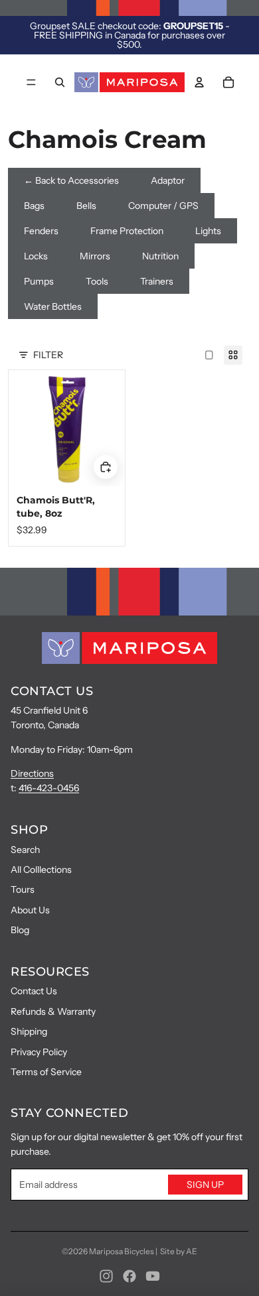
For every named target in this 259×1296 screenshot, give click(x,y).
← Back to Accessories (71, 180)
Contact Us (34, 991)
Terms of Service (46, 1072)
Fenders (41, 231)
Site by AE (178, 1251)
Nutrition (160, 256)
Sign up (205, 1185)
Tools (97, 281)
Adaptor (168, 180)
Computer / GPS (163, 206)
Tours (23, 889)
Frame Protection (126, 231)
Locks (36, 256)
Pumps (39, 281)
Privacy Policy (39, 1052)
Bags (34, 206)
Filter (48, 355)
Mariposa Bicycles (121, 1251)
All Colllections (41, 869)
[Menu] (31, 82)
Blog (20, 930)
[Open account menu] (199, 82)
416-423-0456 (49, 788)
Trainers (156, 281)
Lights (208, 231)
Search (25, 850)
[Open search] (59, 82)
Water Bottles (53, 306)
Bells (86, 206)
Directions (32, 773)
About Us (30, 910)
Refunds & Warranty (53, 1011)
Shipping (29, 1031)
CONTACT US (52, 691)
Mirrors (95, 256)
